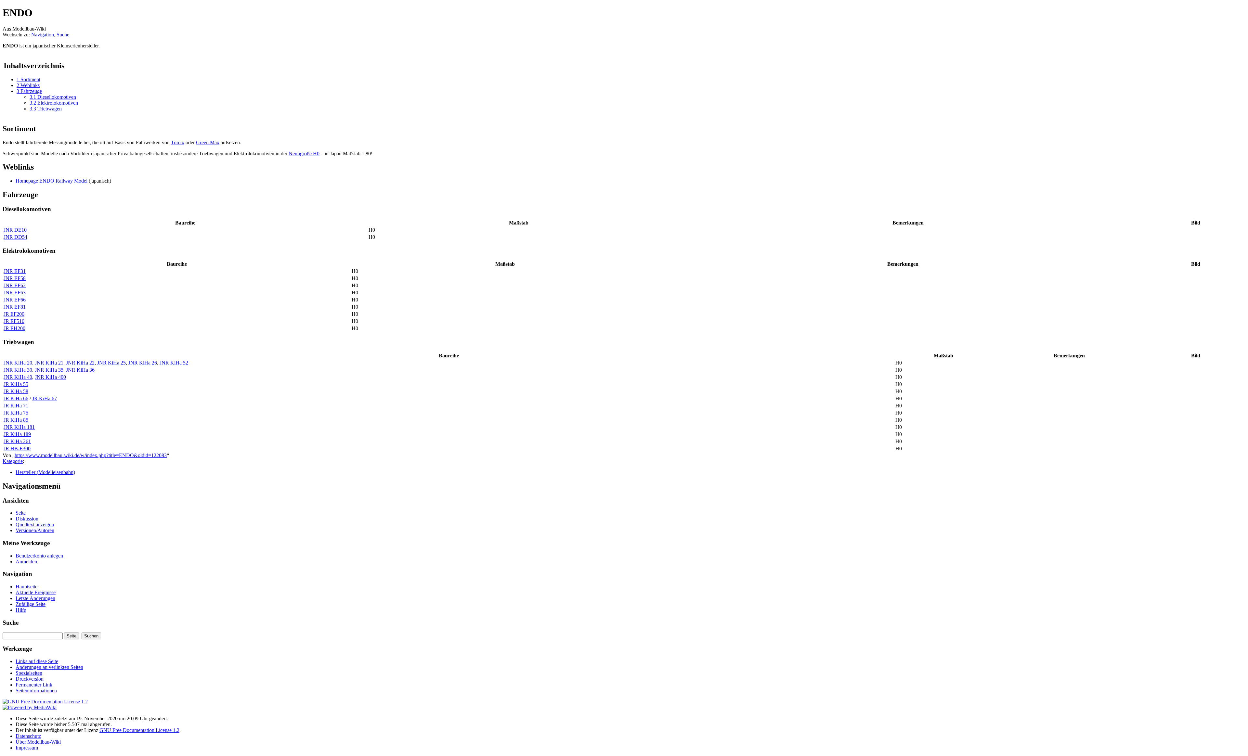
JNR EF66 (15, 299)
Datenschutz (28, 736)
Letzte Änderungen (35, 598)
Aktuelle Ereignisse (36, 592)
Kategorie (13, 461)
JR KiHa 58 (16, 391)
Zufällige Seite (31, 604)
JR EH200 (14, 328)
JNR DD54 (15, 237)
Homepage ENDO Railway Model (51, 181)
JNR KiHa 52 (174, 362)
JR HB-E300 (17, 448)
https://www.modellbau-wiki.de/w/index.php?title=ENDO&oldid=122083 (91, 455)
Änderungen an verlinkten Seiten (49, 667)
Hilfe (21, 610)
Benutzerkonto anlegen (39, 555)
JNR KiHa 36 (80, 370)
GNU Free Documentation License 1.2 (139, 730)
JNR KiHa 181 (19, 427)
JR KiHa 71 (16, 405)
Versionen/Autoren (35, 530)
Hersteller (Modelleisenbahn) (45, 472)
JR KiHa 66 (16, 398)
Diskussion (27, 518)
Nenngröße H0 (304, 153)
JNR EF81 (15, 307)
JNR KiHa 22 (80, 362)
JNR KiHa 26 (142, 362)
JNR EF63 (15, 292)
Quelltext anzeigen (35, 524)
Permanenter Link (34, 684)
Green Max (207, 142)
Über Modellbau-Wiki (38, 742)
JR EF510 (14, 321)
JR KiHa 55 (16, 384)
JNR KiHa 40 (18, 377)
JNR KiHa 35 (49, 370)
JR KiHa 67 (44, 398)
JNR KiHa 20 (18, 362)
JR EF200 (14, 314)
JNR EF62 (15, 285)
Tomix (177, 142)
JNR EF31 (15, 271)
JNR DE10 (15, 230)
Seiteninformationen (36, 690)
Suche (63, 34)
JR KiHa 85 (16, 420)
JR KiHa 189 (17, 434)
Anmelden (26, 561)
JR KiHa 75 (16, 413)
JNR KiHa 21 (49, 362)
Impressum (27, 747)
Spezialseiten (29, 673)
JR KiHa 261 (17, 441)
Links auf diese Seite (37, 661)
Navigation (42, 34)
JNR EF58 (15, 278)
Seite (21, 513)
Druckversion (30, 679)
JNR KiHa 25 (111, 362)
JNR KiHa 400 (50, 377)
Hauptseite (26, 586)
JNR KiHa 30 (18, 370)
